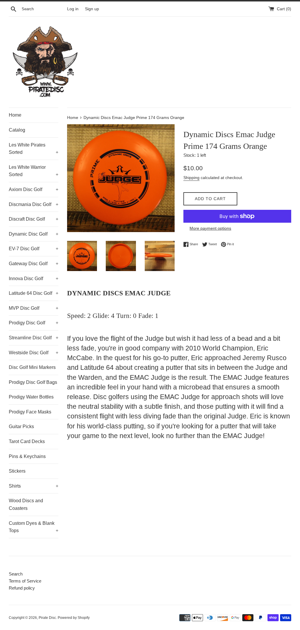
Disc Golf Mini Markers (32, 367)
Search (16, 573)
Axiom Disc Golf (33, 189)
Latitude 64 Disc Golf (33, 293)
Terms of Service (25, 580)
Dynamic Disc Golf (33, 233)
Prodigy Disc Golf (33, 322)
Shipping (191, 177)
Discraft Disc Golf (33, 219)
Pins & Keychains (27, 456)
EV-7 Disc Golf (33, 248)
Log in (73, 9)
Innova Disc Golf (33, 278)
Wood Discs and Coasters (26, 504)
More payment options (210, 228)
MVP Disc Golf (33, 308)
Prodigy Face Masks (30, 411)
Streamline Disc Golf (33, 337)
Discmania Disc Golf (33, 204)
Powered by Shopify (74, 618)
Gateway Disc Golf (33, 263)
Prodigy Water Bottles (31, 396)
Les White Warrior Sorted (33, 171)
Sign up (92, 9)
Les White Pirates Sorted (33, 148)
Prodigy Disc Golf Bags (33, 382)
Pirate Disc (47, 618)
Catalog (17, 129)
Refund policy (22, 587)
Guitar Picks (21, 426)
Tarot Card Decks (27, 441)
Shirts (33, 485)
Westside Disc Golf (33, 352)
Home (15, 115)
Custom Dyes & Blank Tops (33, 527)
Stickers (17, 471)
